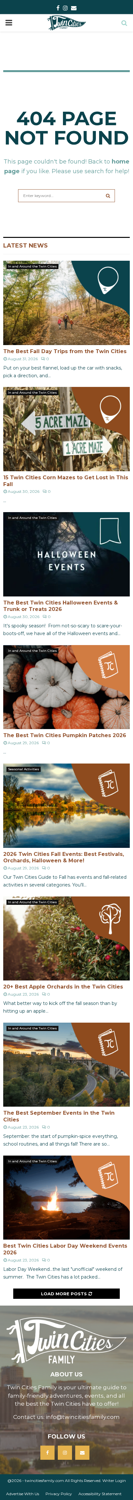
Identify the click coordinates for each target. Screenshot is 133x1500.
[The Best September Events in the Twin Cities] (66, 1065)
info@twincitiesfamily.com (83, 1417)
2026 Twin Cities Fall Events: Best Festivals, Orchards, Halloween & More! (63, 857)
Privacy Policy (59, 1493)
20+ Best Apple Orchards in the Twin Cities (63, 987)
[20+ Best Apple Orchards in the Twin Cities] (66, 938)
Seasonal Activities (23, 769)
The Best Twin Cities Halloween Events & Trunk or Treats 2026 (60, 606)
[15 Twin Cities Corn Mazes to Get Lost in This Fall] (66, 429)
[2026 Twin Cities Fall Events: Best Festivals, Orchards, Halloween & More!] (66, 806)
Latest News (25, 245)
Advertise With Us (22, 1493)
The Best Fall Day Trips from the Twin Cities (65, 351)
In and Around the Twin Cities (32, 266)
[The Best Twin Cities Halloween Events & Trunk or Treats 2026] (66, 554)
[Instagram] (65, 1453)
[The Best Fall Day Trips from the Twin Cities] (66, 303)
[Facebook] (47, 1453)
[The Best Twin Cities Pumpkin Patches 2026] (66, 687)
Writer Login (114, 1480)
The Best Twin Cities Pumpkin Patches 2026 (64, 735)
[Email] (82, 1453)
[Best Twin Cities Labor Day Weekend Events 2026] (66, 1198)
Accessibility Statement (100, 1493)
